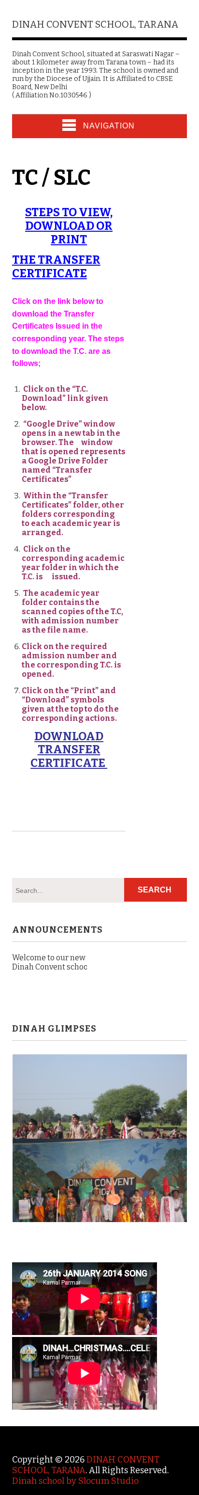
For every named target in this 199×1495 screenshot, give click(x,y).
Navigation (109, 126)
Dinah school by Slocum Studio (75, 1481)
